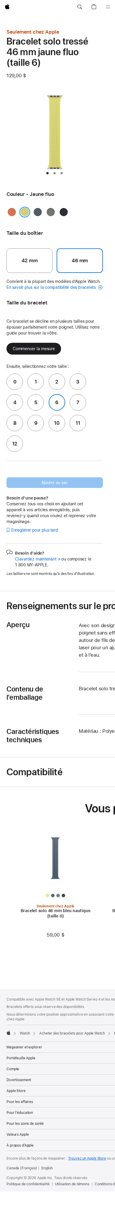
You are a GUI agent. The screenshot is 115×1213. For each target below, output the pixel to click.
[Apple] (8, 1032)
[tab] (47, 173)
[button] (80, 7)
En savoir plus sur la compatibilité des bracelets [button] (51, 287)
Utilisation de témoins (72, 1184)
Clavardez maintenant (37, 559)
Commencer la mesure (34, 348)
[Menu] (108, 7)
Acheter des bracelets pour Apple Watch (72, 1033)
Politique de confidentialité (28, 1184)
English (47, 1168)
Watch (25, 1033)
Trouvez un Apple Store (87, 1158)
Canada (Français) (21, 1168)
